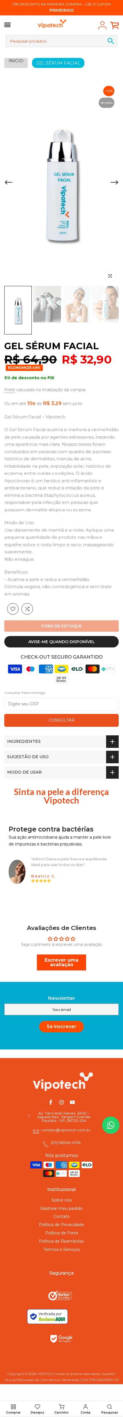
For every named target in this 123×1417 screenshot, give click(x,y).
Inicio (16, 60)
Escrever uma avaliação (61, 962)
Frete (9, 389)
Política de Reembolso (61, 1241)
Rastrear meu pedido (61, 1208)
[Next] (114, 183)
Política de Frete (61, 1233)
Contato (61, 1216)
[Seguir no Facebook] (50, 1102)
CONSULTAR (62, 720)
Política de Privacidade (61, 1224)
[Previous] (8, 183)
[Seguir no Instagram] (61, 1102)
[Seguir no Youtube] (72, 1102)
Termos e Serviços (61, 1249)
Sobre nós (61, 1200)
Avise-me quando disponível (61, 641)
